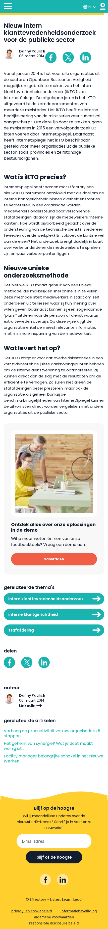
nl (90, 6)
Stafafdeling (21, 630)
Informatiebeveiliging (79, 911)
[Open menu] (8, 7)
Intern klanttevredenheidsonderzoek (46, 599)
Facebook (51, 57)
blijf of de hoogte (54, 857)
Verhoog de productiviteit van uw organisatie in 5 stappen (52, 733)
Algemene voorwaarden (54, 917)
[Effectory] (102, 6)
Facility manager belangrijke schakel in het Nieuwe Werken (53, 759)
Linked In (85, 57)
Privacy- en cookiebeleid (31, 911)
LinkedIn (27, 705)
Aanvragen (54, 559)
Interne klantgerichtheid (33, 614)
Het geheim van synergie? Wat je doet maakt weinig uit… (48, 746)
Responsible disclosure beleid (54, 923)
